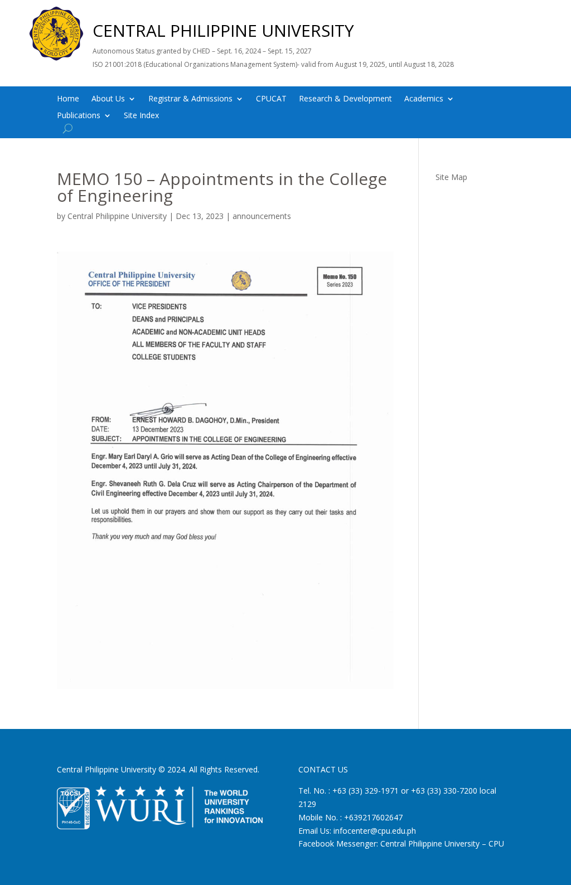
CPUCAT (271, 99)
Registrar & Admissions (190, 99)
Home (68, 99)
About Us (108, 99)
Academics (423, 99)
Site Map (451, 177)
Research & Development (345, 99)
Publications (78, 115)
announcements (262, 216)
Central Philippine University (117, 216)
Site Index (141, 115)
